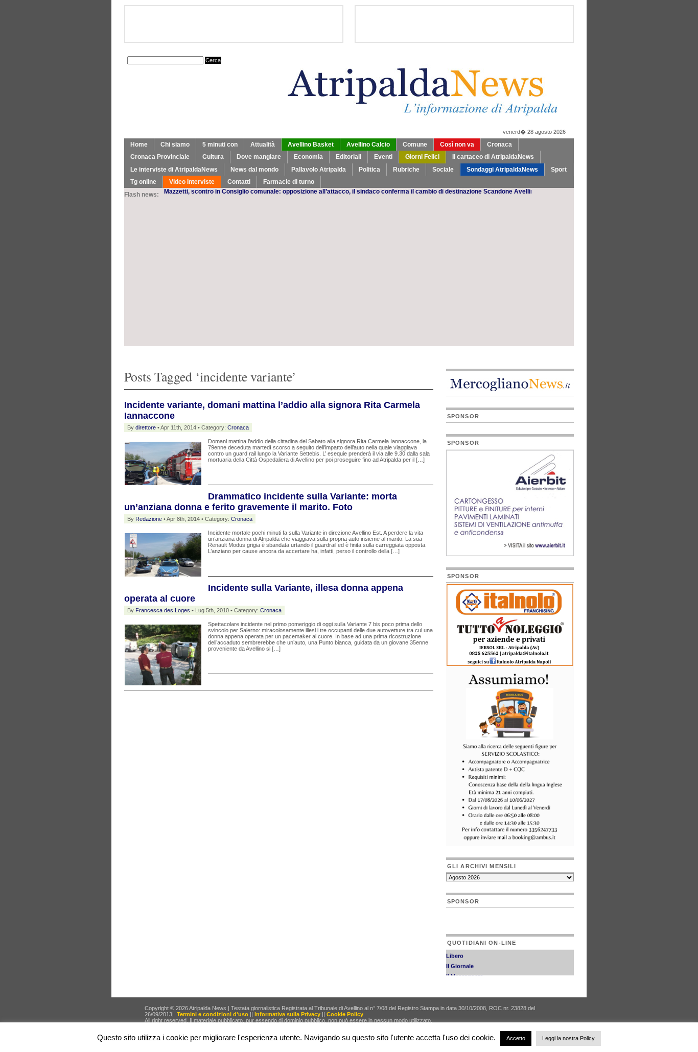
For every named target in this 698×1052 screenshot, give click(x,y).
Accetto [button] (515, 1038)
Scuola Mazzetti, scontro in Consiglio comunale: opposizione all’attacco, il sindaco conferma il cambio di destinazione (288, 191)
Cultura (213, 156)
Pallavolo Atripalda (318, 169)
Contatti (238, 181)
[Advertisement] (349, 274)
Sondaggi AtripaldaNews (502, 169)
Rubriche (406, 169)
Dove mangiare (259, 156)
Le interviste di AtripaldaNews (174, 169)
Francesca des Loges (162, 610)
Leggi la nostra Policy (568, 1038)
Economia (308, 156)
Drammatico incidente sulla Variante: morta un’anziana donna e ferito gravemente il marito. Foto (260, 501)
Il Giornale (460, 961)
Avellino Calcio (368, 144)
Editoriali (348, 156)
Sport (559, 169)
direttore (145, 427)
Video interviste (192, 181)
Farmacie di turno (288, 181)
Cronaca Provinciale (160, 156)
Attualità (262, 144)
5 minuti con (220, 144)
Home (139, 144)
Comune (415, 144)
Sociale (443, 169)
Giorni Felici (422, 156)
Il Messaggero (464, 971)
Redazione (148, 519)
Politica (369, 169)
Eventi (383, 156)
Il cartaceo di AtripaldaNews (493, 156)
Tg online (143, 181)
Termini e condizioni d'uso (212, 1014)
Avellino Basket (311, 144)
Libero (454, 950)
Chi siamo (175, 144)
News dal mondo (254, 169)
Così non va (457, 144)
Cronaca (499, 144)
